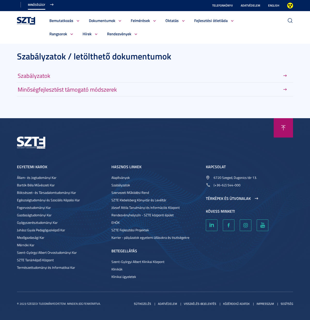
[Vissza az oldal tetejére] (283, 128)
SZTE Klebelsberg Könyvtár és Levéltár (138, 200)
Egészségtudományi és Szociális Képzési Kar (48, 200)
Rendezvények (119, 33)
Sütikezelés (142, 304)
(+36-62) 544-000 (227, 185)
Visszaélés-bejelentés (200, 304)
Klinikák (117, 269)
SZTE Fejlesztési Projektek (130, 230)
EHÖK (115, 222)
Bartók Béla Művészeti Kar (36, 185)
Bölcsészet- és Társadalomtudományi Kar (46, 192)
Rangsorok (58, 33)
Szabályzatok (34, 75)
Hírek (87, 33)
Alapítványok (120, 177)
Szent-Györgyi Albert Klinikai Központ (137, 261)
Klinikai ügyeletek (123, 276)
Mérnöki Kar (25, 245)
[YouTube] (262, 225)
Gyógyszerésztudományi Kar (37, 222)
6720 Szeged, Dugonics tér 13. (235, 177)
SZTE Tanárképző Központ (35, 260)
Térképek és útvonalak (228, 198)
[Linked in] (211, 225)
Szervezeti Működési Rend (130, 192)
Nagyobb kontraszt (290, 5)
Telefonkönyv (222, 5)
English (273, 5)
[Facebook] (228, 225)
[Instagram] (245, 225)
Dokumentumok (102, 20)
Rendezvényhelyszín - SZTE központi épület (142, 215)
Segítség (287, 304)
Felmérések (140, 20)
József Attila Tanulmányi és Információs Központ (145, 207)
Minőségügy (36, 5)
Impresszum (265, 304)
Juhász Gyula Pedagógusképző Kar (41, 230)
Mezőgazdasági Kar (30, 237)
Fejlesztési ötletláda (211, 20)
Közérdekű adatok (236, 304)
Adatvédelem (250, 5)
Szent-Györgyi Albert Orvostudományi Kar (47, 252)
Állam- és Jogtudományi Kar (36, 177)
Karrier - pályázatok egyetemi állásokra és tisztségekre (150, 237)
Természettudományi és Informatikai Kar (46, 267)
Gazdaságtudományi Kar (34, 215)
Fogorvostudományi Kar (34, 207)
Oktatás (172, 20)
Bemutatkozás (61, 20)
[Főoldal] (26, 20)
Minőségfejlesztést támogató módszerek (67, 89)
